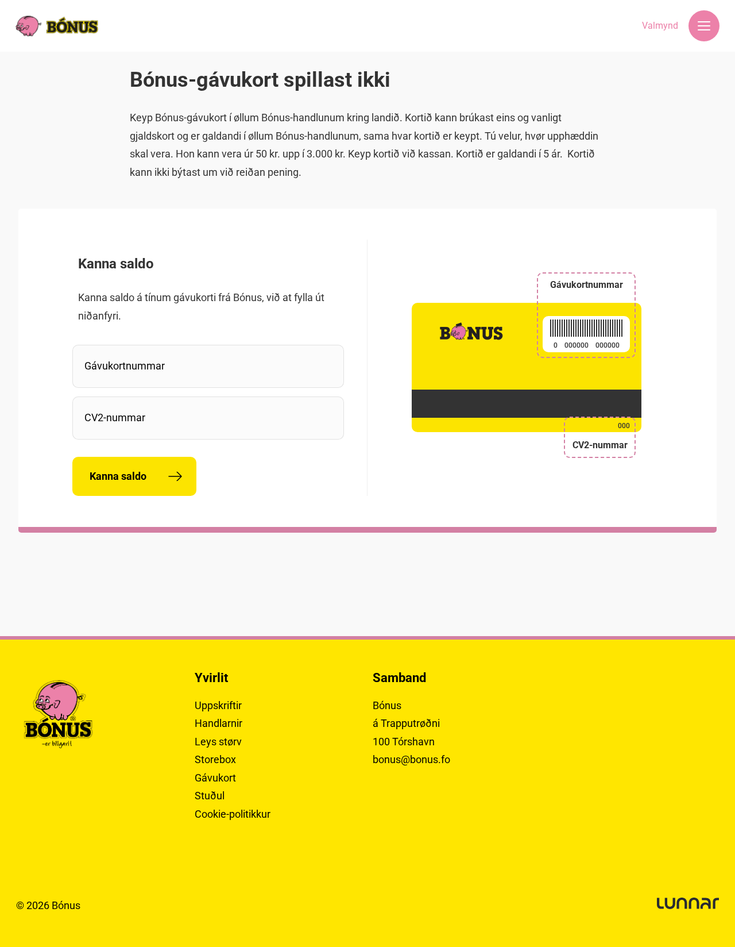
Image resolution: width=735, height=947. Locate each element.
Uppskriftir (218, 705)
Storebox (215, 759)
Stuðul (210, 796)
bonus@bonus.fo (411, 759)
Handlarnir (218, 723)
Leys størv (218, 742)
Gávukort (215, 778)
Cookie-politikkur (232, 814)
